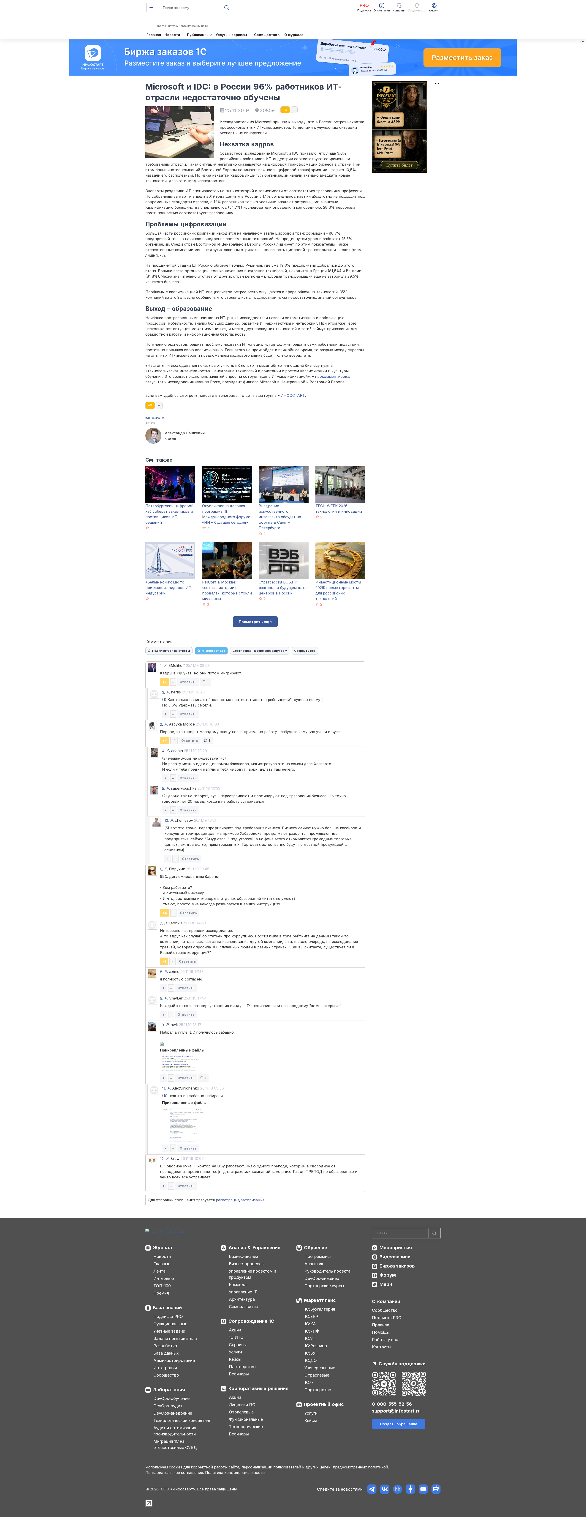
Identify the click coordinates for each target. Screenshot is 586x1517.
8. (161, 971)
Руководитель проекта (327, 1271)
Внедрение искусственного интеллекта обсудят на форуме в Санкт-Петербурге (280, 517)
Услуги (235, 1352)
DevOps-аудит (167, 1405)
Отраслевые (241, 1412)
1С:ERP (311, 1316)
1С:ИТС (236, 1337)
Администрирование (174, 1360)
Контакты (381, 1346)
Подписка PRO (168, 1316)
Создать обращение (398, 1424)
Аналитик (313, 1263)
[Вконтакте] (384, 1489)
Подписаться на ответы (171, 650)
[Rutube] (436, 1489)
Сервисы (238, 1344)
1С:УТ (309, 1338)
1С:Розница (315, 1345)
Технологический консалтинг (182, 1420)
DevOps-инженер (321, 1278)
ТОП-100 (162, 1285)
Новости (162, 1256)
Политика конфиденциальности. (235, 1472)
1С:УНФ (311, 1331)
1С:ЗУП (311, 1353)
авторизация (252, 1200)
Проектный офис (324, 1404)
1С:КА (310, 1323)
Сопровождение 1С (251, 1321)
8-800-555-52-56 (392, 1404)
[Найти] (434, 1233)
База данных (166, 1353)
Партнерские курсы (324, 1285)
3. (163, 692)
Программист (318, 1256)
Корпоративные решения (258, 1388)
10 (165, 1095)
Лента (159, 1271)
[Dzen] (410, 1489)
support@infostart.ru (396, 1411)
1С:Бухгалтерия (319, 1309)
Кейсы (235, 1359)
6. (161, 869)
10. (162, 1025)
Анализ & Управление (254, 1247)
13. (166, 820)
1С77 (309, 1382)
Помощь (380, 1332)
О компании (386, 1301)
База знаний (167, 1307)
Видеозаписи (395, 1257)
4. (163, 751)
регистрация (227, 1200)
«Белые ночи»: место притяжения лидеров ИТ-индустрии (169, 587)
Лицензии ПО (242, 1404)
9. (161, 998)
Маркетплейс (320, 1300)
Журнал (162, 1247)
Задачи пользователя (175, 1338)
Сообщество (166, 1375)
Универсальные (319, 1367)
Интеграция (165, 1367)
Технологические (246, 1426)
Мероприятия (396, 1247)
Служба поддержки (402, 1363)
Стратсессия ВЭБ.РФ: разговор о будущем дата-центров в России (283, 587)
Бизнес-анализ (243, 1256)
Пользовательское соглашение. (174, 1472)
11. (164, 1088)
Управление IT (243, 1292)
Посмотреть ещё (255, 621)
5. (163, 788)
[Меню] (151, 7)
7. (161, 923)
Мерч (386, 1284)
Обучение (315, 1247)
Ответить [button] (188, 682)
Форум (388, 1275)
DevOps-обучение (171, 1398)
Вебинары (239, 1374)
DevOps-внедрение (172, 1413)
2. (161, 724)
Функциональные (170, 1323)
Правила (380, 1325)
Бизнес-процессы (246, 1263)
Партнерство (242, 1366)
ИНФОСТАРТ (293, 395)
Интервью (163, 1278)
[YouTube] (423, 1489)
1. (161, 665)
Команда (238, 1284)
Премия (161, 1293)
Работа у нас (385, 1339)
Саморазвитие (243, 1306)
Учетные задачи (169, 1331)
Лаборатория (169, 1389)
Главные (161, 1263)
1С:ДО (310, 1360)
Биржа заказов (397, 1266)
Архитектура (242, 1299)
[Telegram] (372, 1489)
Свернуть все (304, 650)
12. (162, 1158)
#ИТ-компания (154, 417)
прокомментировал (333, 376)
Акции (235, 1330)
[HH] (397, 1489)
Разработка (165, 1345)
